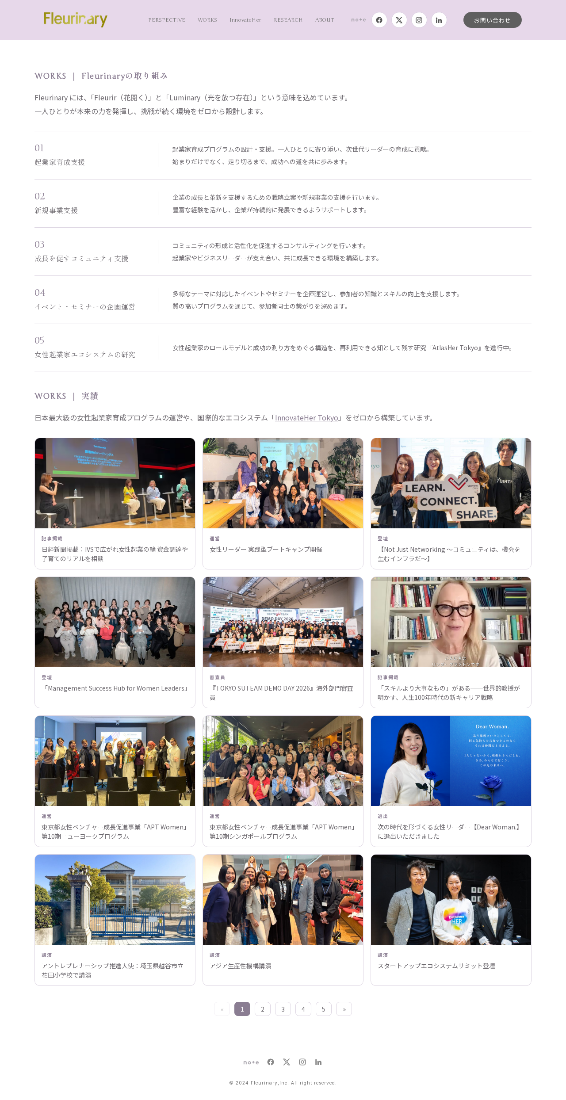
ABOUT (324, 20)
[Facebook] (379, 20)
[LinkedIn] (439, 20)
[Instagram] (419, 20)
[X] (399, 20)
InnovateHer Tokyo (306, 417)
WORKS (207, 20)
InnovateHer (245, 20)
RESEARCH (288, 20)
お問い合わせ (492, 20)
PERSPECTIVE (166, 20)
